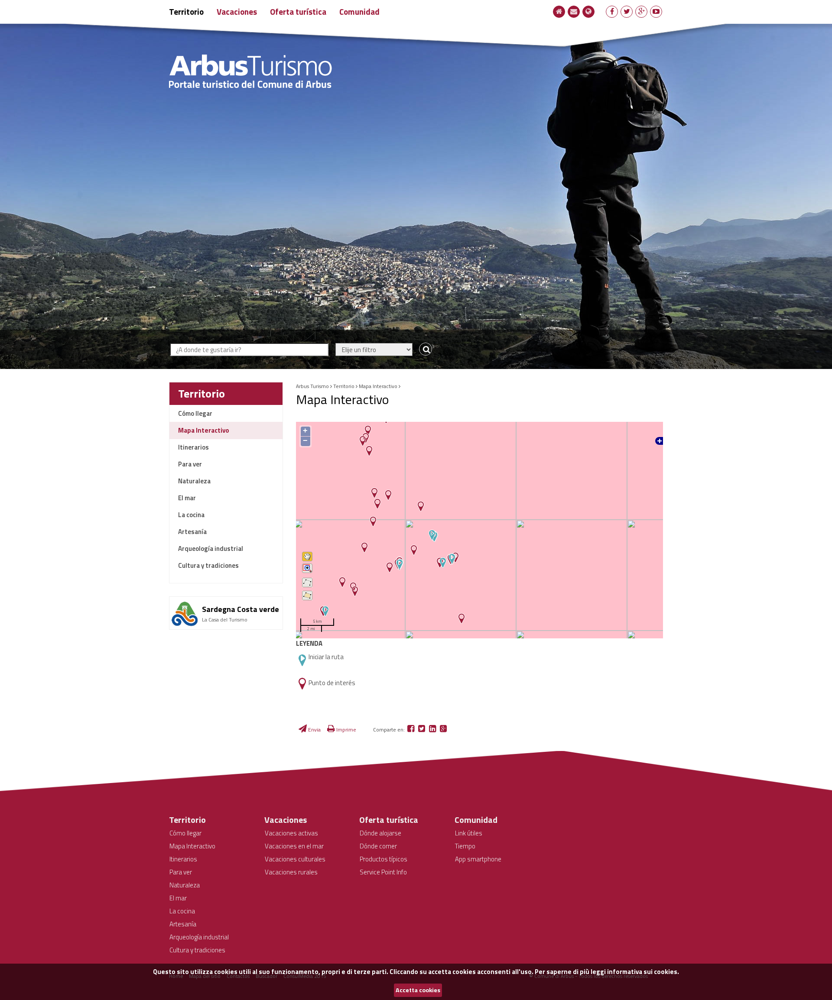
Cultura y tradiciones (208, 565)
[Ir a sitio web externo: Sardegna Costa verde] (226, 600)
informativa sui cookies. (643, 972)
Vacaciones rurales (291, 872)
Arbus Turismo (312, 386)
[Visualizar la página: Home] (559, 11)
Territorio (186, 11)
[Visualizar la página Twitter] (627, 11)
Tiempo (465, 846)
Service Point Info (383, 872)
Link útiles (468, 833)
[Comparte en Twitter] (422, 729)
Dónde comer (378, 846)
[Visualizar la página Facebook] (612, 11)
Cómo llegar (195, 413)
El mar (187, 498)
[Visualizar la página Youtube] (656, 11)
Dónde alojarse (380, 833)
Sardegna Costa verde (240, 609)
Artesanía (192, 532)
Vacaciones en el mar (294, 846)
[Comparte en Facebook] (411, 729)
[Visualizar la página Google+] (641, 11)
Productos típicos (383, 859)
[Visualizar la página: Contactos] (573, 11)
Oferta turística (298, 11)
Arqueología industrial (210, 548)
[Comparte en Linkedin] (433, 729)
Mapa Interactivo (203, 430)
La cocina (191, 515)
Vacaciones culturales (295, 859)
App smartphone (478, 859)
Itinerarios (193, 447)
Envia (314, 729)
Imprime (345, 729)
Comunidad (359, 11)
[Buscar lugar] (423, 349)
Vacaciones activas (291, 833)
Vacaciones (237, 11)
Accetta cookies (418, 990)
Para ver (190, 464)
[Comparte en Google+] (443, 729)
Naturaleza (194, 481)
